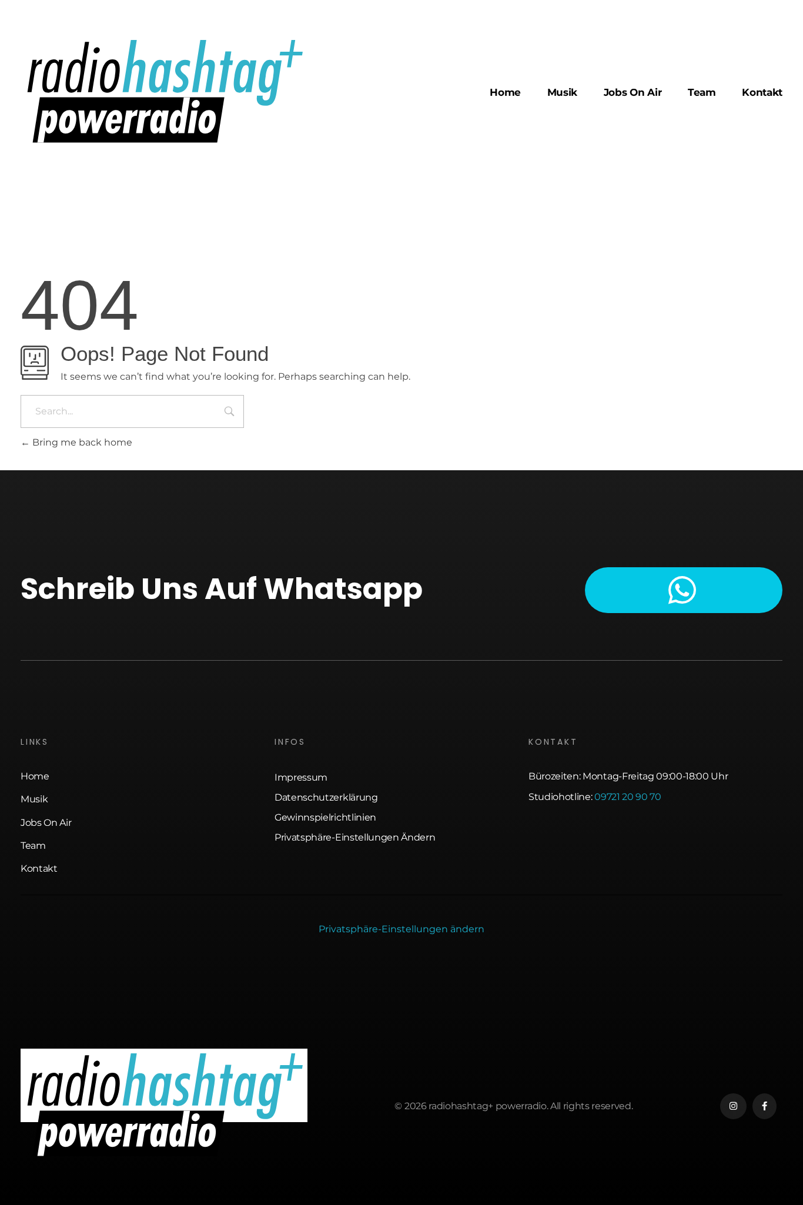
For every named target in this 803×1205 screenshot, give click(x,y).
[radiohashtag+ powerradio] (164, 90)
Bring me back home (81, 442)
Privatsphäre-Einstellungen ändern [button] (401, 929)
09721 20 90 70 (627, 796)
